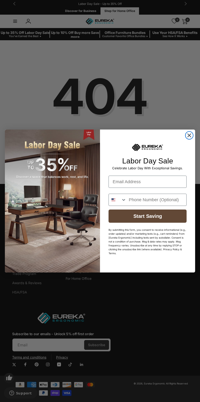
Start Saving (147, 216)
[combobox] (117, 200)
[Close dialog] (189, 135)
